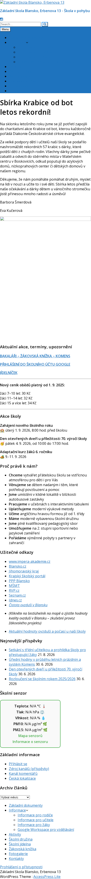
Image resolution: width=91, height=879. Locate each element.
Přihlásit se (18, 763)
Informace (17, 42)
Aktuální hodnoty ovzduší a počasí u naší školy (47, 631)
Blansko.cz (17, 566)
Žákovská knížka (22, 81)
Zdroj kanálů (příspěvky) (29, 768)
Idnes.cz (15, 600)
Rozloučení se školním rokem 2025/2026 (42, 678)
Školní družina (20, 71)
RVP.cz (14, 590)
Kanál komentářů (23, 773)
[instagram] (1, 19)
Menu (5, 29)
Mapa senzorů (30, 735)
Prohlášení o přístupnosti (21, 866)
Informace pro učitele (35, 52)
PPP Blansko (19, 580)
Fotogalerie (18, 86)
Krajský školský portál (27, 576)
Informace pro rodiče (35, 47)
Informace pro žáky (34, 56)
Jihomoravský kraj (24, 571)
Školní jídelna (20, 76)
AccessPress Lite (47, 876)
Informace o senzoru (30, 741)
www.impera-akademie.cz (29, 561)
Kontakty (16, 90)
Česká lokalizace (22, 778)
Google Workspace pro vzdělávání (46, 61)
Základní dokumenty (26, 37)
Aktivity (15, 66)
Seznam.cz (17, 595)
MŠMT (14, 585)
